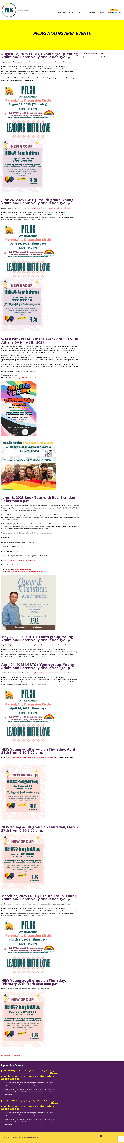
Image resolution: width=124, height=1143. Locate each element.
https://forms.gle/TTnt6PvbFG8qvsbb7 (22, 378)
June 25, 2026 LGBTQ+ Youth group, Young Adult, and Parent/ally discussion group (29, 1101)
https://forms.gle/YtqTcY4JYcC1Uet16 (22, 560)
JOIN (71, 12)
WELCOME (62, 12)
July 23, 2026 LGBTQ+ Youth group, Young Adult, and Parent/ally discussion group (29, 1071)
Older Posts (16, 1055)
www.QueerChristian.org (23, 569)
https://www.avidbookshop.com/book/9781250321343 (27, 572)
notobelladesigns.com (33, 1137)
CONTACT (102, 12)
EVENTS (92, 12)
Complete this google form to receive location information (32, 757)
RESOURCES (80, 12)
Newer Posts (5, 1055)
